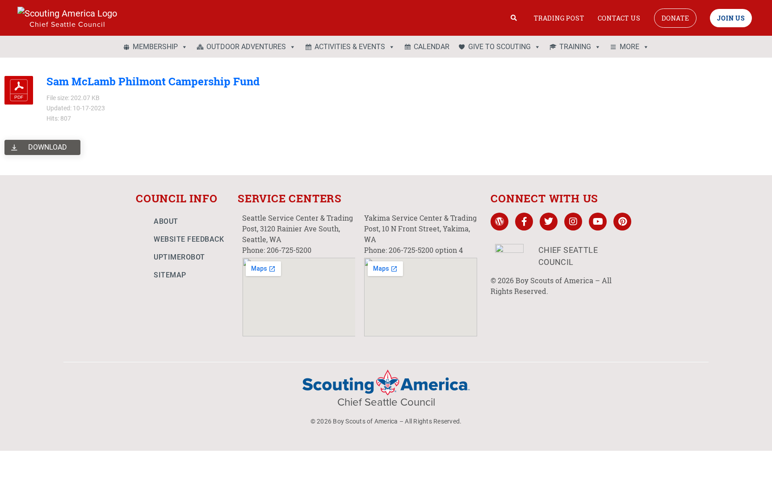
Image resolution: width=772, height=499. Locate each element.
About (166, 221)
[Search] (514, 17)
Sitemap (170, 275)
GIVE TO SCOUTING (499, 46)
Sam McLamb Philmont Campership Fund (153, 81)
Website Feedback (189, 239)
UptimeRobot (179, 257)
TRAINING (575, 46)
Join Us (731, 18)
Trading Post (559, 18)
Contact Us (619, 18)
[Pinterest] (622, 222)
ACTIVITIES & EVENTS (350, 46)
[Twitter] (549, 222)
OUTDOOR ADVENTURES (246, 46)
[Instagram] (573, 222)
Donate (675, 18)
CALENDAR (431, 46)
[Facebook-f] (524, 222)
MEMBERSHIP (155, 46)
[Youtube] (598, 222)
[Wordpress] (499, 222)
